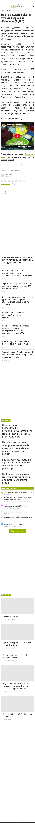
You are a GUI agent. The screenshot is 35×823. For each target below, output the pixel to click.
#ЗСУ (2, 170)
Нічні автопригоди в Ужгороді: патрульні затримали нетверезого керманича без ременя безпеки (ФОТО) (16, 329)
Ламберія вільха (10, 616)
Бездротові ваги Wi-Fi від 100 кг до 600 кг (17, 715)
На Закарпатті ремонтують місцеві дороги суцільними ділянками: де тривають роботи (16, 478)
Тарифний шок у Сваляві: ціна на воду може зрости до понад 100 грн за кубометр (17, 286)
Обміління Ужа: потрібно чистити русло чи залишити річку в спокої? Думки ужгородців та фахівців (17, 301)
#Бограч (17, 170)
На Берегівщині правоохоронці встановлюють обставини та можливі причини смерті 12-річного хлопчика (17, 431)
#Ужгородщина (9, 170)
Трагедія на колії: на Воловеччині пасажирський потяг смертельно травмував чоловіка (17, 354)
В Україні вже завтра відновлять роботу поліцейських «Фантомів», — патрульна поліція (17, 260)
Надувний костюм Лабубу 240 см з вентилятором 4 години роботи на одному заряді (16, 686)
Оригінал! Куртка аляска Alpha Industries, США (17, 643)
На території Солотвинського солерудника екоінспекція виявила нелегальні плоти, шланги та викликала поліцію (17, 448)
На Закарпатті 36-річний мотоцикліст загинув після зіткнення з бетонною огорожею (17, 273)
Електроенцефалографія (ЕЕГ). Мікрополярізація (17, 656)
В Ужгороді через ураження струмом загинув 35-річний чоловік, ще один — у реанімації (16, 464)
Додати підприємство (17, 531)
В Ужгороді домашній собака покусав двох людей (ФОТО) (15, 342)
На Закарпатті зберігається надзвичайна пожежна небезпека (14, 315)
